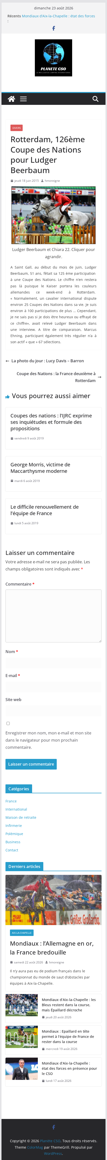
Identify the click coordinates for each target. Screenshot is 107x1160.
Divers (16, 128)
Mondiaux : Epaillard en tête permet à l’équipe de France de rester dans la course (68, 1036)
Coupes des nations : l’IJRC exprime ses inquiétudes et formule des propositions (51, 422)
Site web (13, 699)
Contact (11, 850)
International (16, 809)
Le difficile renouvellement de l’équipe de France (44, 510)
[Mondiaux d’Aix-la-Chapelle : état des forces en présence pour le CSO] (21, 1072)
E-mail (12, 675)
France (11, 801)
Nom (11, 651)
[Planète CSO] (11, 99)
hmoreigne (52, 181)
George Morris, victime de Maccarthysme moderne (40, 467)
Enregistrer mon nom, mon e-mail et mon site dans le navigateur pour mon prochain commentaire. (48, 740)
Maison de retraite (20, 817)
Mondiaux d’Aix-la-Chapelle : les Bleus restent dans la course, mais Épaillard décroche (69, 1004)
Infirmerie (13, 825)
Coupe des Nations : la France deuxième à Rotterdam (56, 377)
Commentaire (20, 584)
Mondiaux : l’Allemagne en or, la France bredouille (52, 947)
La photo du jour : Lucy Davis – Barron (47, 361)
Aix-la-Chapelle (22, 932)
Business (12, 842)
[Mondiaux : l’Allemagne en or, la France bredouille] (53, 900)
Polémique (14, 833)
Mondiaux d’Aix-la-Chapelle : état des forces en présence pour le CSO (58, 18)
